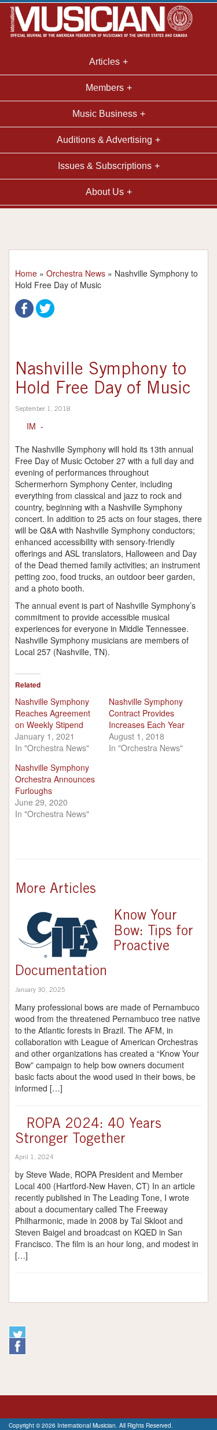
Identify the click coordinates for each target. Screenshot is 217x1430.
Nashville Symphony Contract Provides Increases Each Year (147, 713)
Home (26, 273)
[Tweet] (45, 307)
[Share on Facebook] (24, 307)
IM (31, 426)
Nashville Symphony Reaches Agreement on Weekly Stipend (52, 713)
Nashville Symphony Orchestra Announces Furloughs (55, 779)
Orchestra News (75, 273)
